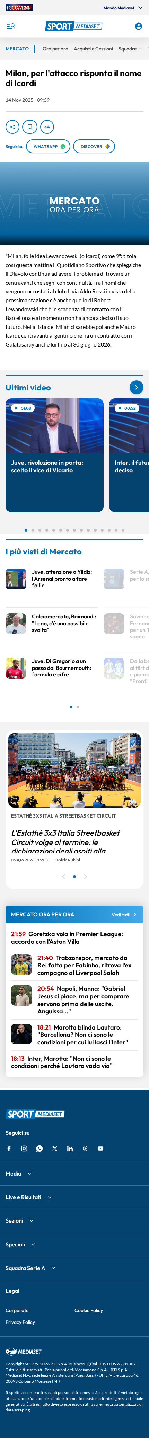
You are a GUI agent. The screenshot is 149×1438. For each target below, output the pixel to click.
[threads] (85, 1148)
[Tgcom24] (19, 7)
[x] (54, 1148)
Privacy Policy (20, 1322)
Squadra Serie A (25, 1267)
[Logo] (74, 26)
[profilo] (138, 26)
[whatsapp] (39, 1148)
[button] (74, 26)
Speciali (15, 1244)
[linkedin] (70, 1148)
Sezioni (14, 1220)
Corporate (17, 1310)
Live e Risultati (23, 1196)
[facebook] (9, 1148)
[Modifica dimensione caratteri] (47, 127)
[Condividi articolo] (12, 127)
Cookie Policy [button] (88, 1310)
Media (13, 1173)
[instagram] (24, 1148)
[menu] (10, 26)
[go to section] (136, 387)
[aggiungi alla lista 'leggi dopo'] (29, 127)
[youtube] (100, 1148)
